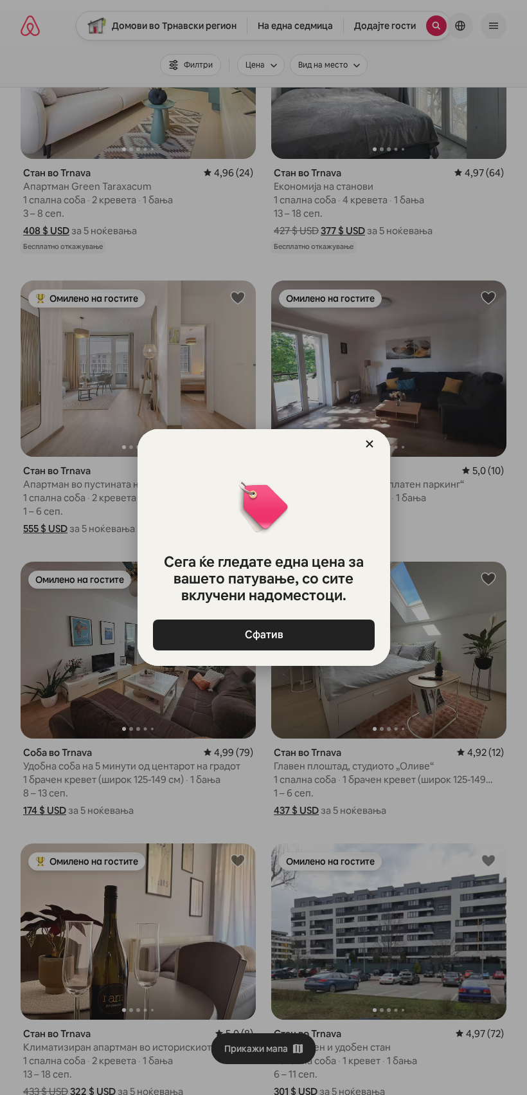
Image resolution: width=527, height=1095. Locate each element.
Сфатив (263, 634)
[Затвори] (369, 444)
